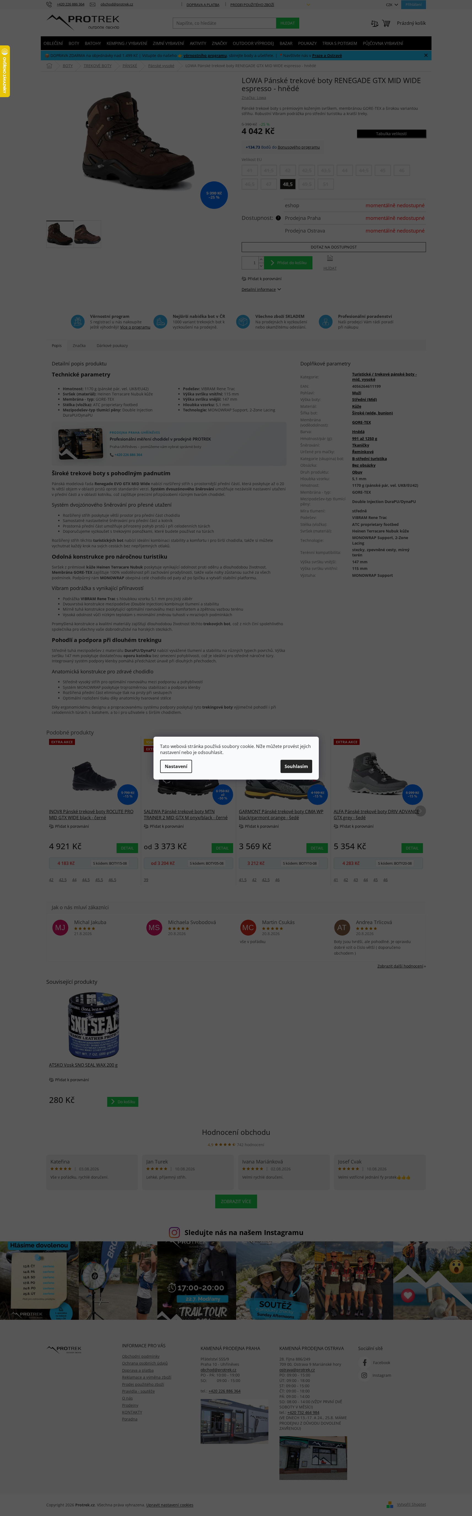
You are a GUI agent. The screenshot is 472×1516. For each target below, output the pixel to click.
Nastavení (176, 766)
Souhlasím (296, 766)
